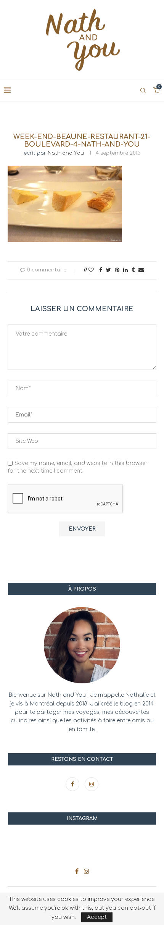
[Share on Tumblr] (133, 270)
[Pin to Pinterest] (117, 270)
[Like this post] (91, 270)
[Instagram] (91, 784)
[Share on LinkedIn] (125, 270)
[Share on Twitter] (108, 270)
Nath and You (66, 153)
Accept (97, 917)
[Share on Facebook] (100, 270)
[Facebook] (73, 784)
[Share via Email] (141, 270)
